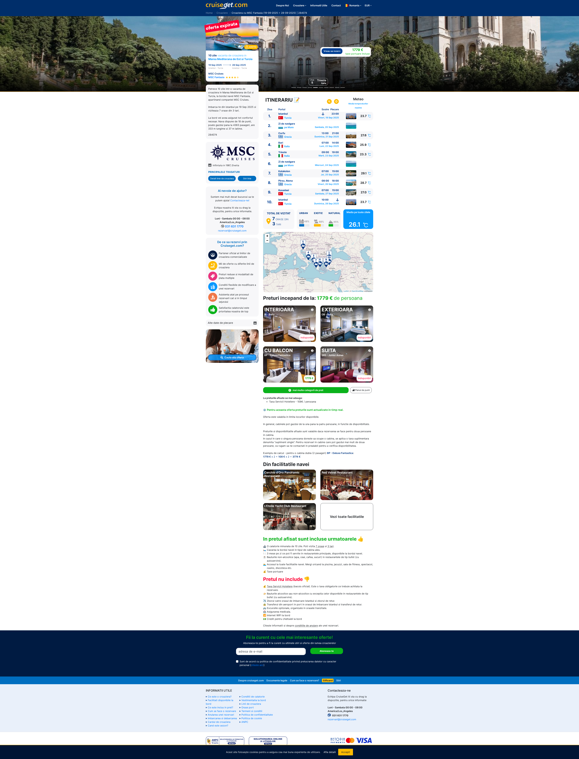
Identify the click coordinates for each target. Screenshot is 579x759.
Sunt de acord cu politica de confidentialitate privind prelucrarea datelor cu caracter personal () (288, 663)
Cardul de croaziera (219, 721)
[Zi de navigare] (351, 126)
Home (209, 12)
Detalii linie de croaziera (222, 178)
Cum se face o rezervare (222, 711)
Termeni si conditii (251, 711)
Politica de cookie (251, 718)
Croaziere (222, 12)
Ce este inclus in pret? (220, 707)
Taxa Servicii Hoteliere (280, 586)
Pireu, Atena (285, 180)
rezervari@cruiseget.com (232, 230)
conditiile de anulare (306, 625)
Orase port (247, 707)
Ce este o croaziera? (219, 696)
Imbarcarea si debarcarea (222, 718)
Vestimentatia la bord (253, 700)
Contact (336, 5)
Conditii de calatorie (253, 696)
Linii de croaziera (251, 703)
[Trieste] (351, 154)
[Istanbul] (351, 116)
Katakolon (284, 171)
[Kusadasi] (351, 192)
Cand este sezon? (218, 725)
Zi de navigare (286, 123)
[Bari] (351, 145)
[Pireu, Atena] (351, 183)
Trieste (282, 152)
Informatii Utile (318, 5)
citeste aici (257, 665)
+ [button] (267, 236)
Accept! (345, 752)
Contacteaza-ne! (239, 200)
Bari (280, 142)
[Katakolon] (351, 173)
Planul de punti (362, 390)
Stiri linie (247, 178)
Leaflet (346, 291)
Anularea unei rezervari (221, 714)
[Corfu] (351, 135)
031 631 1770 (234, 226)
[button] (43, 54)
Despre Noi (282, 5)
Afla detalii (330, 752)
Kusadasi (283, 190)
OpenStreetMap (357, 291)
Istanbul (283, 113)
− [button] (267, 240)
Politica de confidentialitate (257, 714)
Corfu (281, 133)
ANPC (244, 721)
